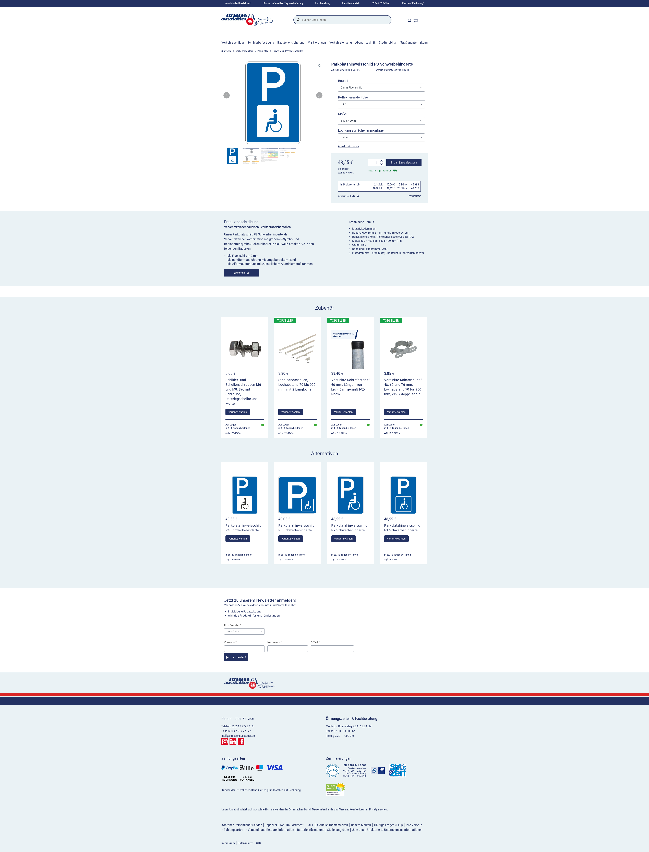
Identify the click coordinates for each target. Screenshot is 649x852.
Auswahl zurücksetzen (348, 146)
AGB (258, 843)
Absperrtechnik (365, 42)
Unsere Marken (361, 825)
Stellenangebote (338, 830)
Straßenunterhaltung (414, 42)
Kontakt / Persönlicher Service (241, 825)
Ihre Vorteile (414, 825)
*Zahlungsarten (232, 830)
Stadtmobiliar (388, 42)
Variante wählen (238, 412)
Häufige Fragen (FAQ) (388, 825)
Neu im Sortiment (292, 825)
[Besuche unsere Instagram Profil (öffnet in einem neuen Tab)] (224, 741)
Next (319, 96)
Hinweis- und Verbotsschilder (288, 51)
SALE (310, 825)
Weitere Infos (241, 272)
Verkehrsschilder (232, 42)
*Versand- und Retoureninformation (270, 830)
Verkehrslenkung (340, 42)
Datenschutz (245, 843)
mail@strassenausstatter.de (238, 735)
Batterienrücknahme (310, 830)
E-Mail (315, 642)
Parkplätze (263, 51)
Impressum (228, 843)
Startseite (226, 51)
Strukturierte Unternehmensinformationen (394, 830)
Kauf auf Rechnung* (413, 3)
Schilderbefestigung (260, 42)
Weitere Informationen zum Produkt (392, 70)
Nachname (274, 642)
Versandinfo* (414, 196)
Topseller (271, 825)
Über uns (358, 830)
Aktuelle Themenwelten (332, 825)
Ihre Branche (232, 625)
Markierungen (317, 42)
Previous (226, 96)
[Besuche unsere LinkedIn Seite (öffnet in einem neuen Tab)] (233, 741)
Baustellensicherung (290, 42)
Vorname (230, 642)
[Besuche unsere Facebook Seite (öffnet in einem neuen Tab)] (241, 741)
